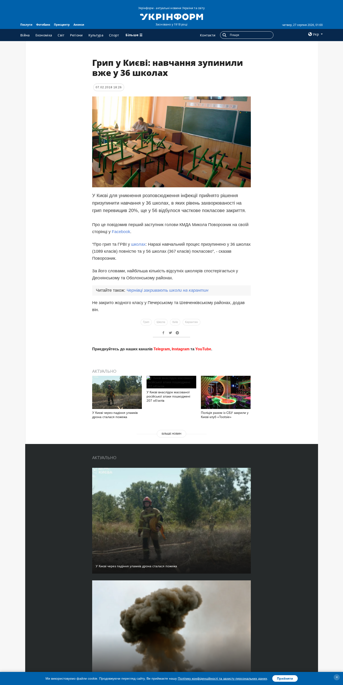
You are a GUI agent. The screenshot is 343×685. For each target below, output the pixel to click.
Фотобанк (43, 25)
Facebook (121, 231)
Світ (61, 35)
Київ (175, 322)
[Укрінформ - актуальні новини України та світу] (171, 16)
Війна (25, 35)
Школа (161, 322)
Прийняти (285, 678)
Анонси (79, 25)
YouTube (203, 349)
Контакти (207, 35)
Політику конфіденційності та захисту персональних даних (222, 678)
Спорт (114, 35)
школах (138, 244)
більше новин (171, 433)
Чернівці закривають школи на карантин (167, 290)
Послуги (26, 25)
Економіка (43, 35)
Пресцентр (62, 25)
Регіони (76, 35)
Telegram (162, 349)
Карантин (191, 322)
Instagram (180, 349)
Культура (95, 35)
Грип (146, 322)
